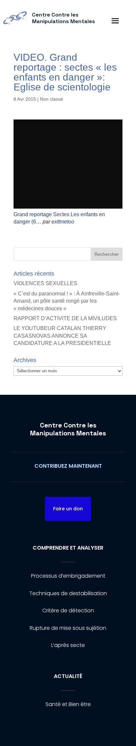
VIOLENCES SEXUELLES (45, 283)
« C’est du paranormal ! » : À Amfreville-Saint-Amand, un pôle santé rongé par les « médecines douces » (67, 301)
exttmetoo (62, 221)
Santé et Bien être (68, 704)
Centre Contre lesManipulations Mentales (68, 429)
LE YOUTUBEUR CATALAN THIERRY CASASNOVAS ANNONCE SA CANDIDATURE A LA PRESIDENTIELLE (62, 335)
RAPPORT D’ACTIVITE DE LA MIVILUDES (65, 318)
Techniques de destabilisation (68, 593)
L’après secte (68, 645)
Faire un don (68, 508)
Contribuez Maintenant (68, 466)
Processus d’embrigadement (68, 576)
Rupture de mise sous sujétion (68, 628)
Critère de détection (68, 610)
